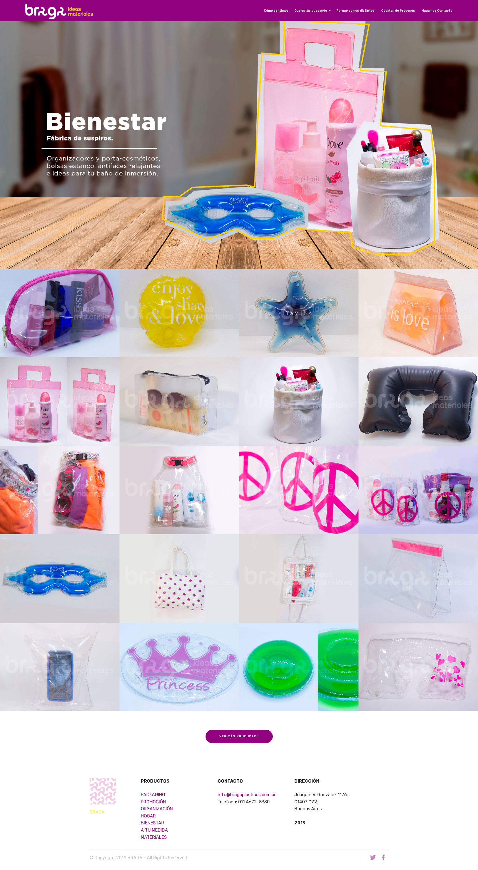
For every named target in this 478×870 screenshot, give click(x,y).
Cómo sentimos (276, 10)
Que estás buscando (311, 10)
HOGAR (148, 816)
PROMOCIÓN (153, 801)
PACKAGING (153, 794)
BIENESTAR (152, 822)
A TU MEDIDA (154, 830)
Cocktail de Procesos (398, 10)
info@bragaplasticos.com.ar (247, 794)
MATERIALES (154, 837)
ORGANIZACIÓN (157, 808)
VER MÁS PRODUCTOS (239, 736)
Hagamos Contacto (437, 10)
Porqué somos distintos (355, 10)
